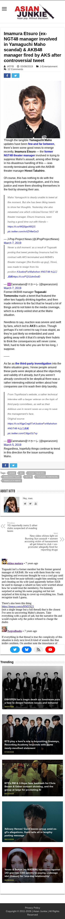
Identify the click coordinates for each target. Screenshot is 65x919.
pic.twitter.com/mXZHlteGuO (23, 231)
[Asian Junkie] (32, 11)
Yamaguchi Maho (12, 481)
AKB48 (12, 473)
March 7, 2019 (12, 242)
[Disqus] (32, 600)
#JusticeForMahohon (28, 271)
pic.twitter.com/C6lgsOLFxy (22, 433)
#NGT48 (45, 271)
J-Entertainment (48, 66)
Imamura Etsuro (11, 477)
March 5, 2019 (12, 444)
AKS (21, 473)
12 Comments (15, 69)
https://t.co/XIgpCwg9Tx (21, 423)
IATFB (10, 66)
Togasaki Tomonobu (47, 477)
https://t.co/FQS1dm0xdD (26, 276)
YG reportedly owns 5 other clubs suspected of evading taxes (22, 527)
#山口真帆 (23, 428)
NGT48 (28, 477)
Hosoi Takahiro (36, 473)
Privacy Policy (32, 907)
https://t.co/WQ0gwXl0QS (21, 226)
